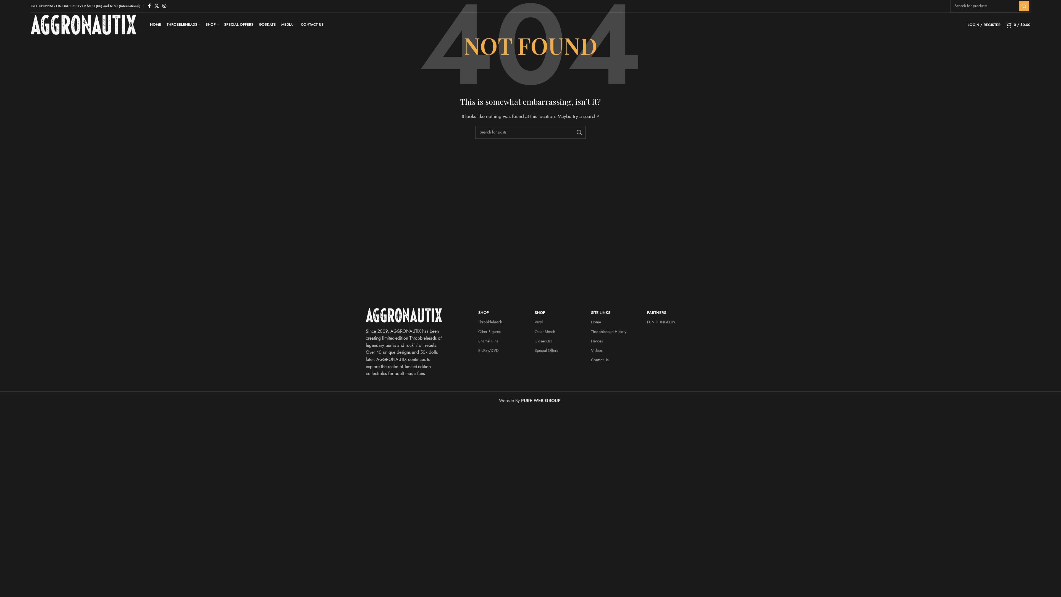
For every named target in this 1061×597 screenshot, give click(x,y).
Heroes (597, 341)
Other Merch (545, 331)
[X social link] (157, 6)
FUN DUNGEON (661, 322)
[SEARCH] (1024, 6)
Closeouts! (543, 341)
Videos (597, 350)
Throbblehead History (608, 331)
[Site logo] (83, 25)
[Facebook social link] (149, 6)
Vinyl (539, 322)
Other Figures (489, 331)
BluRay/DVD (488, 350)
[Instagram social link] (164, 6)
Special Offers (546, 350)
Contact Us (600, 360)
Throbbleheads (490, 322)
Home (596, 322)
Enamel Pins (488, 341)
